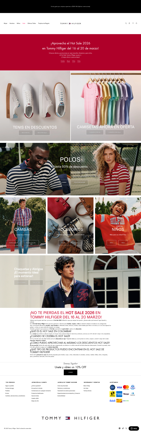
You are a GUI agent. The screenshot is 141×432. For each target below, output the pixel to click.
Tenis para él (26, 132)
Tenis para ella (42, 132)
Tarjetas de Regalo (43, 23)
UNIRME (70, 372)
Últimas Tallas (32, 23)
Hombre (12, 23)
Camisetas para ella (114, 132)
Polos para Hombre (60, 182)
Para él (63, 242)
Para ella (76, 242)
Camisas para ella (31, 242)
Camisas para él (13, 242)
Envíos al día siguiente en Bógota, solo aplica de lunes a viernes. (70, 6)
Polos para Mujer (79, 182)
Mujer (5, 23)
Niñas (78, 61)
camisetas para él (94, 132)
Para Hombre (21, 282)
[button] (126, 23)
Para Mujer (36, 282)
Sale (24, 23)
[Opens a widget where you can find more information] (134, 428)
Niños (18, 23)
